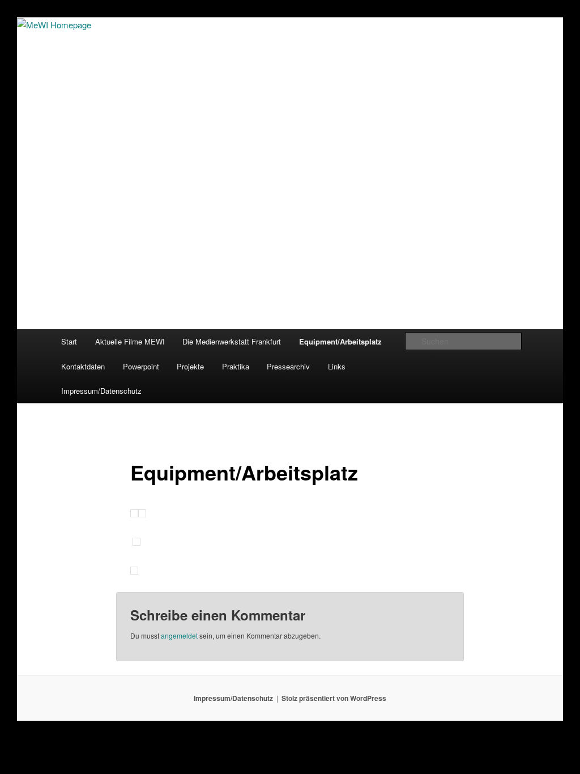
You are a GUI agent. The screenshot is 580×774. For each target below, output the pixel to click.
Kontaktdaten (83, 366)
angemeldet (179, 635)
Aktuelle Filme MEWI (130, 341)
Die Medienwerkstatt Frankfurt (231, 341)
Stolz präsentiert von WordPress (334, 698)
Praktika (235, 366)
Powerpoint (141, 366)
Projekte (190, 366)
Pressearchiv (288, 366)
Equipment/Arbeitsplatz (340, 341)
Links (337, 366)
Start (69, 341)
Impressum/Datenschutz (101, 390)
